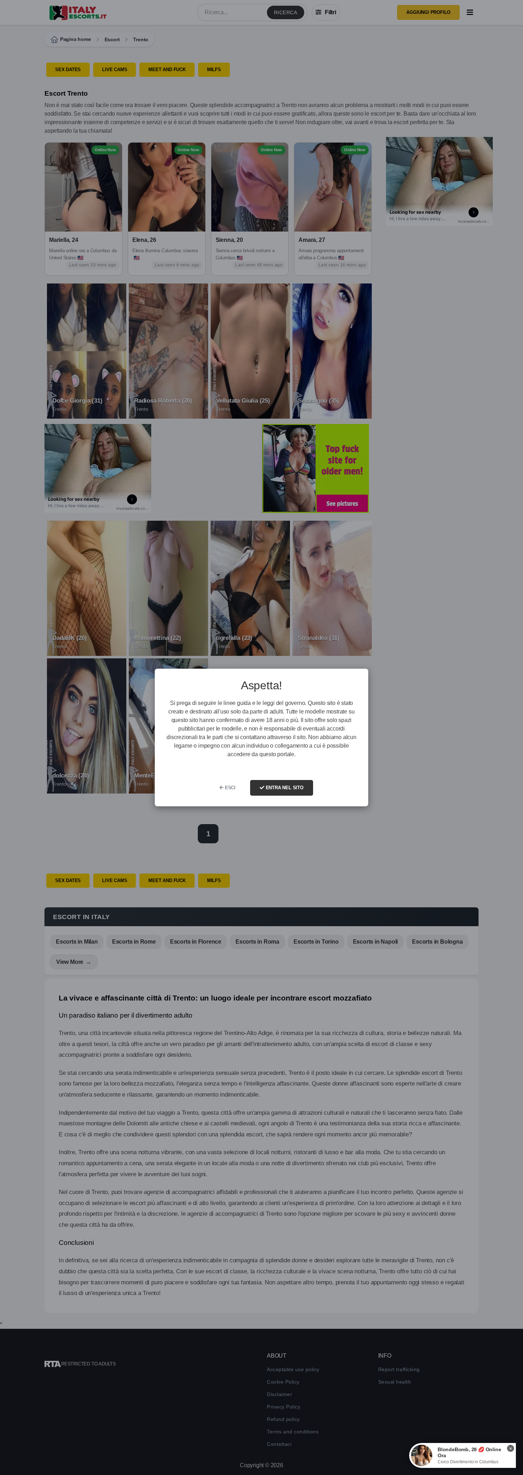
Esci (229, 787)
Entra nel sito (283, 787)
